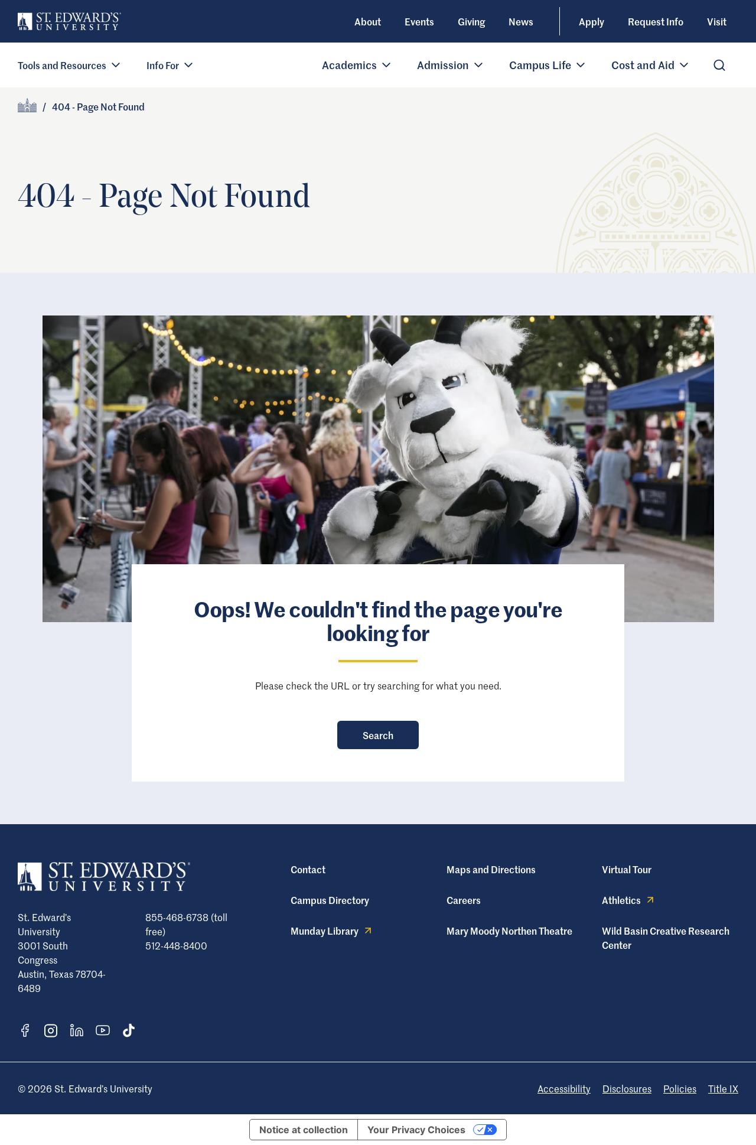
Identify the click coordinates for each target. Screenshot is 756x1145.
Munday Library (325, 930)
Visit (716, 21)
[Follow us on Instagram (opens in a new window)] (51, 1030)
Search (378, 734)
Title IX (723, 1088)
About (367, 21)
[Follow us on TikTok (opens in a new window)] (129, 1030)
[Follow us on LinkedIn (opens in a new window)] (77, 1030)
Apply (591, 21)
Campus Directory (330, 899)
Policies (679, 1088)
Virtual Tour (626, 869)
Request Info (655, 21)
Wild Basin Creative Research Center (665, 937)
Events (419, 21)
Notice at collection (303, 1130)
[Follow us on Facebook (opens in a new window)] (25, 1030)
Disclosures (626, 1088)
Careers (464, 899)
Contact (308, 869)
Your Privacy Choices (416, 1130)
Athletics (621, 899)
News (521, 21)
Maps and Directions (491, 869)
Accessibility (564, 1088)
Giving (471, 21)
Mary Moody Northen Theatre (509, 930)
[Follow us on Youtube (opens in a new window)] (103, 1030)
